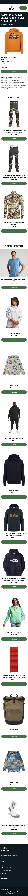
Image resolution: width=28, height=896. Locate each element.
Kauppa (23, 8)
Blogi (4, 873)
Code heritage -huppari (14, 333)
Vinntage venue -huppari (14, 632)
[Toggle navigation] (2, 8)
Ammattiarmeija (7, 867)
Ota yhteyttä (13, 892)
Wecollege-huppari (14, 490)
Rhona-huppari (14, 386)
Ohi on (5, 865)
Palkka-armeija (7, 870)
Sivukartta (19, 893)
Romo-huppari (14, 782)
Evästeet (19, 892)
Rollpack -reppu (14, 730)
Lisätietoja (14, 71)
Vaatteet (4, 24)
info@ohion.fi (3, 1)
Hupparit (11, 24)
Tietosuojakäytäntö (11, 893)
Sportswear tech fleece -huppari (14, 438)
